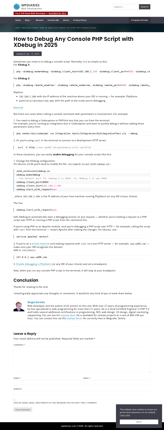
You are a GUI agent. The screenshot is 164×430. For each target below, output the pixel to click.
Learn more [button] (125, 415)
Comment (19, 345)
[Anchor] (10, 280)
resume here (67, 315)
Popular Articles (140, 20)
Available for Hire (57, 13)
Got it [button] (139, 422)
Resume (39, 20)
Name (17, 378)
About (66, 20)
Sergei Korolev (36, 302)
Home (18, 20)
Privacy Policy (79, 20)
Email (87, 378)
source (18, 107)
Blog (27, 20)
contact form (74, 318)
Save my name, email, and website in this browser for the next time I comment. (55, 403)
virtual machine (41, 243)
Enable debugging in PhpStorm (34, 264)
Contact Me (53, 20)
